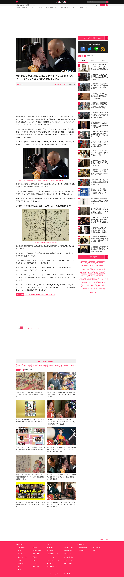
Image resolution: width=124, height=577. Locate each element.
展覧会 (94, 285)
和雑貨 (35, 557)
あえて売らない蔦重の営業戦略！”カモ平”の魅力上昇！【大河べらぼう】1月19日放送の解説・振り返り (61, 504)
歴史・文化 (34, 7)
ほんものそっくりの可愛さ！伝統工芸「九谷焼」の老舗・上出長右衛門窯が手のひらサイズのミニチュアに (99, 191)
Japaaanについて (68, 550)
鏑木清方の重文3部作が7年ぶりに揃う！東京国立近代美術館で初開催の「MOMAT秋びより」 (99, 201)
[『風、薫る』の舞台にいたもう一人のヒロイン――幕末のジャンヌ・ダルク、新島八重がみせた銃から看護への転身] (84, 68)
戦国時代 (93, 262)
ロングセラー (86, 269)
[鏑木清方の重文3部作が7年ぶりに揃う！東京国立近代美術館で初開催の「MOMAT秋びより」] (84, 202)
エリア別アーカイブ (53, 560)
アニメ (93, 266)
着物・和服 (36, 554)
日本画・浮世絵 (37, 550)
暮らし (19, 566)
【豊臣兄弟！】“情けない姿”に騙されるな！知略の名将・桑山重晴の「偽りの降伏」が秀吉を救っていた (99, 76)
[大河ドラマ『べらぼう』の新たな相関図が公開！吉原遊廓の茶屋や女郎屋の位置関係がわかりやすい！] (30, 436)
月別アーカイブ (68, 560)
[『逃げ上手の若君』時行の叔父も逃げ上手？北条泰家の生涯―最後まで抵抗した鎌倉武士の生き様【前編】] (84, 144)
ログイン (97, 5)
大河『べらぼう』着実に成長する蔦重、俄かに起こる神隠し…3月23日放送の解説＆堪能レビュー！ (61, 394)
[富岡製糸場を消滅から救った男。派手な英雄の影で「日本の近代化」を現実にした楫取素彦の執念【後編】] (84, 211)
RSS (103, 49)
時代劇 (102, 272)
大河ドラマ (102, 262)
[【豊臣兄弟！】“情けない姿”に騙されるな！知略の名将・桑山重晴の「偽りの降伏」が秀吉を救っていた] (84, 77)
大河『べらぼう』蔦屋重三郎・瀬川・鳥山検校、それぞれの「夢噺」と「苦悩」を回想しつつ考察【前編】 (61, 477)
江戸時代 (85, 262)
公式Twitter (89, 49)
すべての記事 (21, 547)
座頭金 (58, 365)
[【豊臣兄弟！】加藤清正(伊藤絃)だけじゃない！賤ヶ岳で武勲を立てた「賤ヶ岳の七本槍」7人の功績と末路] (84, 106)
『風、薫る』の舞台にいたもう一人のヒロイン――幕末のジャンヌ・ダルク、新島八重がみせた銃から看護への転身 (99, 67)
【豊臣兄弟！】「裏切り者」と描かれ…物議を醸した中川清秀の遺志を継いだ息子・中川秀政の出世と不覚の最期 (99, 229)
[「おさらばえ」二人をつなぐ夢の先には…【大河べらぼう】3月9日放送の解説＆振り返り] (30, 381)
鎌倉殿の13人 (93, 292)
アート (19, 550)
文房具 (85, 282)
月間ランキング (52, 566)
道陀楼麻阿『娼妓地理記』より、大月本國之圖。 (46, 242)
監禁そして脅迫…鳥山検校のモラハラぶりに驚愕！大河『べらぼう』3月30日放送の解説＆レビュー (63, 7)
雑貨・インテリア (22, 557)
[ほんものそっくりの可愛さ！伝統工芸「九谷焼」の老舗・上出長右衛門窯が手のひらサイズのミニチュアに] (84, 192)
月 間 (103, 60)
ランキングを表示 (92, 257)
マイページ (51, 557)
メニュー (17, 2)
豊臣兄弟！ (93, 282)
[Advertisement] (46, 23)
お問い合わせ (67, 554)
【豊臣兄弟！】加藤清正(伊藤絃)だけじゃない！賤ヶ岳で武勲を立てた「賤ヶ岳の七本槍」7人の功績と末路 (99, 105)
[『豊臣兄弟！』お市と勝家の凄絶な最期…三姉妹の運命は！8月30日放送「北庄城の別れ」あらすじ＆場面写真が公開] (84, 221)
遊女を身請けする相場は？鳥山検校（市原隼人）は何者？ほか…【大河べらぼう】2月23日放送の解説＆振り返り (61, 449)
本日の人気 (51, 563)
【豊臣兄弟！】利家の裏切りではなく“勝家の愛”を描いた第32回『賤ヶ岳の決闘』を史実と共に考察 (99, 134)
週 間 (93, 60)
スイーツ (95, 269)
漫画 (96, 272)
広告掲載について (53, 554)
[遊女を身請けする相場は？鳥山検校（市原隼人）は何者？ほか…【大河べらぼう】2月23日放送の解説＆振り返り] (61, 436)
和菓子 (35, 560)
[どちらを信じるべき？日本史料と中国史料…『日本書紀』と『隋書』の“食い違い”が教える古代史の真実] (84, 125)
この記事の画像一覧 (46, 361)
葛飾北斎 (101, 289)
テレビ (85, 276)
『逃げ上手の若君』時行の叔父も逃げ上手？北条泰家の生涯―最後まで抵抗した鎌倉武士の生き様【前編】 (99, 143)
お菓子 (84, 272)
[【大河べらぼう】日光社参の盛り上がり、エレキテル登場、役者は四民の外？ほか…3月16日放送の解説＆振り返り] (61, 409)
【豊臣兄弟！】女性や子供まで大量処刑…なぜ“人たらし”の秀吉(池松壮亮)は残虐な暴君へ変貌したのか (99, 172)
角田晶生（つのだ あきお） (61, 84)
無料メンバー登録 (68, 557)
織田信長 (101, 276)
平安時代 (86, 266)
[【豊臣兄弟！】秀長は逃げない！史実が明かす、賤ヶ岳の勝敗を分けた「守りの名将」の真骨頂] (84, 87)
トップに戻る (104, 539)
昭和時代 (85, 289)
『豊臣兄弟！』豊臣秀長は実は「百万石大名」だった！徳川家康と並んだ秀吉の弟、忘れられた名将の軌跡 (99, 248)
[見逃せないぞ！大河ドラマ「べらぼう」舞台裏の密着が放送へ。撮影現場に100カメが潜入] (30, 491)
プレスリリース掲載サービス (92, 38)
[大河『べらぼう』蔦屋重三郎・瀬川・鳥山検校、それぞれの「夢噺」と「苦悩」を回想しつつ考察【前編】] (61, 464)
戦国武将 (101, 266)
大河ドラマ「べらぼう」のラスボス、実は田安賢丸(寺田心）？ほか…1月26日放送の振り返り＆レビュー (30, 477)
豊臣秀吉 (101, 282)
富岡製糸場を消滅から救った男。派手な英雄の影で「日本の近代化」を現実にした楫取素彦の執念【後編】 (99, 210)
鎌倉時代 (101, 285)
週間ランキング (68, 563)
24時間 (82, 60)
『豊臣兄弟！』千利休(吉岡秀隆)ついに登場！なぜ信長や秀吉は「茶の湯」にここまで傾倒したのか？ (99, 162)
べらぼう (20, 365)
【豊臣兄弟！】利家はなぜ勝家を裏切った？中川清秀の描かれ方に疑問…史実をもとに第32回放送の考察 (99, 115)
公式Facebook (82, 49)
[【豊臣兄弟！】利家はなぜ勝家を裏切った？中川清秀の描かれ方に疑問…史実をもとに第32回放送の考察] (84, 116)
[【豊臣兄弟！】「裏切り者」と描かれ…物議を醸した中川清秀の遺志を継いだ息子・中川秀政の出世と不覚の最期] (84, 230)
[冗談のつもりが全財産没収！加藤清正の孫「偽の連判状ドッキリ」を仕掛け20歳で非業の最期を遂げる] (84, 240)
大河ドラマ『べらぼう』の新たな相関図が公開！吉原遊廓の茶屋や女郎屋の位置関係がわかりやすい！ (30, 449)
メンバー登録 (104, 5)
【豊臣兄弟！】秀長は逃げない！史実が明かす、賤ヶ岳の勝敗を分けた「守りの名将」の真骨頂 (99, 86)
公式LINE (96, 49)
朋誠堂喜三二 (66, 365)
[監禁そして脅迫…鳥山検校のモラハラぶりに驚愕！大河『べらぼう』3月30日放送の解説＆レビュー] (46, 55)
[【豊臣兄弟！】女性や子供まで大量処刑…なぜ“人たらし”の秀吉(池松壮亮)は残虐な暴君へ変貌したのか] (84, 173)
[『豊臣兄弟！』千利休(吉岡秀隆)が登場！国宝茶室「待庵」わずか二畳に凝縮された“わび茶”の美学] (84, 97)
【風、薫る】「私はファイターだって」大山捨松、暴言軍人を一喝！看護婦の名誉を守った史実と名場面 (99, 153)
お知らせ (50, 550)
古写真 (19, 570)
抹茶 (97, 279)
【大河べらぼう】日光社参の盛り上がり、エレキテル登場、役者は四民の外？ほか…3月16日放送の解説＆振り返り (61, 422)
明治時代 (82, 279)
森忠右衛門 (75, 365)
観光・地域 (21, 563)
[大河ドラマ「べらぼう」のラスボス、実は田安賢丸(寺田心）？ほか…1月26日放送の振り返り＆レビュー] (30, 464)
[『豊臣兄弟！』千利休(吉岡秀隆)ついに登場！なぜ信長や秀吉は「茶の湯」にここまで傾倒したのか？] (84, 163)
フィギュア (86, 285)
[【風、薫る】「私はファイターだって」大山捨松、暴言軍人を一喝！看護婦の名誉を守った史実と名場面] (84, 154)
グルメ (19, 560)
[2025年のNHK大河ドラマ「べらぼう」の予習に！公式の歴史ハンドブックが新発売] (30, 409)
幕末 (91, 272)
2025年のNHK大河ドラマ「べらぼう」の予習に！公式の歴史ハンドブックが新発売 (30, 421)
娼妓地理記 (43, 365)
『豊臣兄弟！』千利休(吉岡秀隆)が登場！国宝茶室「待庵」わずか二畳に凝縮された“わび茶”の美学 (99, 95)
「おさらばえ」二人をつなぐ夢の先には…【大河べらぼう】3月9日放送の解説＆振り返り (30, 394)
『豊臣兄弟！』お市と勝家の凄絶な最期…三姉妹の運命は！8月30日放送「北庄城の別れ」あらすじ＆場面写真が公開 (99, 221)
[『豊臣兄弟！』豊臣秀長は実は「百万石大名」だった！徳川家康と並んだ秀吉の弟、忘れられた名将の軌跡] (84, 249)
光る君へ (93, 289)
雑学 (103, 269)
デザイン (104, 279)
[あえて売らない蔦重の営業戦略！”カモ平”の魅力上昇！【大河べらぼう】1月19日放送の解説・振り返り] (61, 491)
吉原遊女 (27, 365)
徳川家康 (90, 279)
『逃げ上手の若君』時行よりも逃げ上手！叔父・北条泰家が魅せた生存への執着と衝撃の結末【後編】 (99, 181)
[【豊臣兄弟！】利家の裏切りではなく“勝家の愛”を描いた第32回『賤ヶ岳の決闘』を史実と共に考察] (84, 135)
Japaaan (62, 1)
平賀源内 (51, 365)
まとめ (35, 547)
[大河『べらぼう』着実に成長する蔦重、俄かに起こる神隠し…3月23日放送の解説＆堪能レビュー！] (61, 381)
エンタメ (35, 563)
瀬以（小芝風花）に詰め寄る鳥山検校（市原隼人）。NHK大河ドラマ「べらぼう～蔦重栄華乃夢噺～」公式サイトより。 (46, 180)
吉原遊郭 (35, 365)
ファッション (21, 554)
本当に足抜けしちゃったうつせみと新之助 (35, 294)
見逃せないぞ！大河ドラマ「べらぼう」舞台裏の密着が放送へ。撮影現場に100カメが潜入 (30, 504)
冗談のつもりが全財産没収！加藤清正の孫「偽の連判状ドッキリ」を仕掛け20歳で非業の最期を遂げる (99, 239)
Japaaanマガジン (26, 7)
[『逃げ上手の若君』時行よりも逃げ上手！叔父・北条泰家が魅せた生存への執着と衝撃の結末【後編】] (84, 183)
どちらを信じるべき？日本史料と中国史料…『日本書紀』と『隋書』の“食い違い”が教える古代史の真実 (99, 124)
